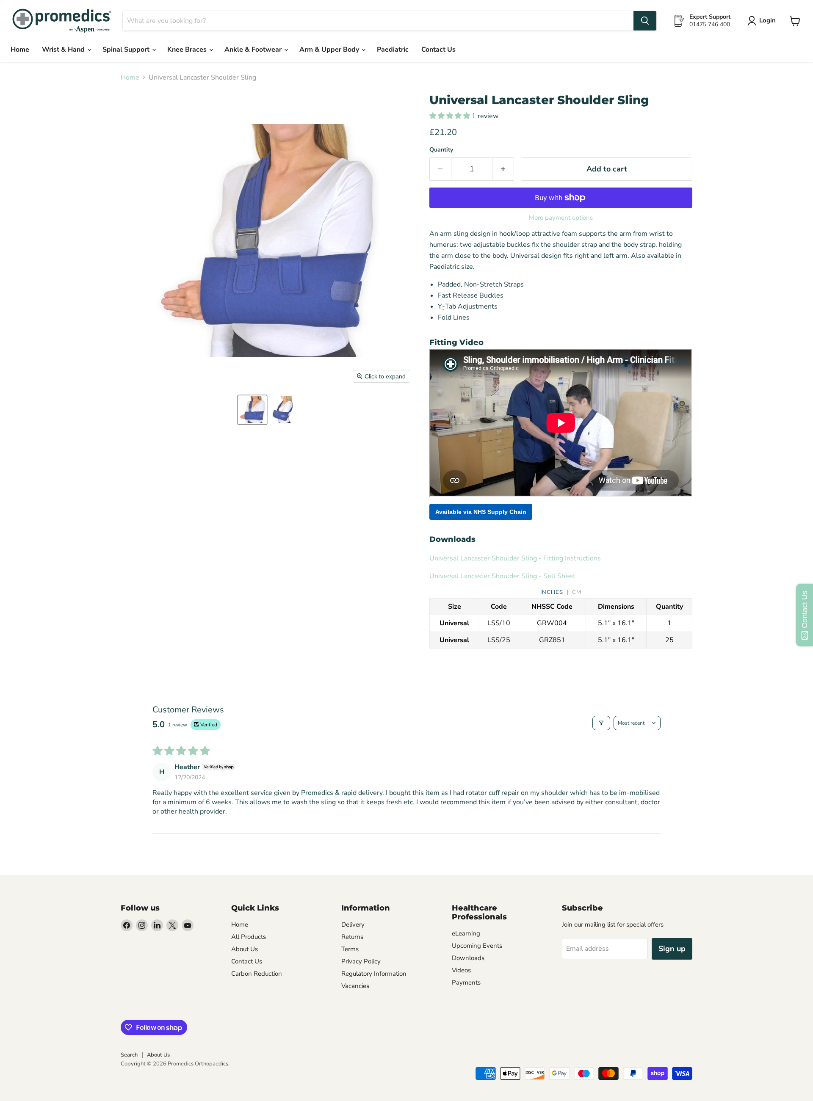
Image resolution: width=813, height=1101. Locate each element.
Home (20, 49)
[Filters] (601, 723)
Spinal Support (126, 49)
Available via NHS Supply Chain (480, 511)
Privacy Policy (361, 961)
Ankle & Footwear (253, 49)
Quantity (441, 149)
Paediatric (393, 49)
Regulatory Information (373, 973)
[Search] (644, 20)
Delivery (353, 924)
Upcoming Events (477, 945)
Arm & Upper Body (330, 49)
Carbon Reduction (256, 973)
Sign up (672, 949)
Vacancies (355, 986)
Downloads (468, 958)
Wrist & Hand (64, 49)
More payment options (561, 217)
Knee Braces (187, 49)
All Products (248, 937)
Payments (466, 982)
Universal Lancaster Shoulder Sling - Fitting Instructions (515, 558)
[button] (252, 409)
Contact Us (438, 49)
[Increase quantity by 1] (503, 169)
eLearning (466, 933)
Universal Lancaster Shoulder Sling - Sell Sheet (502, 576)
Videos (461, 970)
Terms (350, 949)
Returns (352, 937)
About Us (244, 949)
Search (129, 1055)
